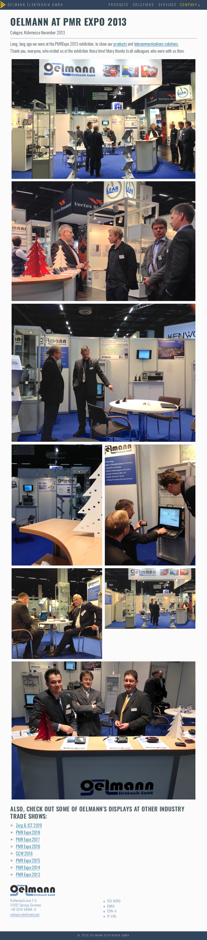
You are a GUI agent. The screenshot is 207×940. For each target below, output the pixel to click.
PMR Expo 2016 (28, 846)
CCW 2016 (24, 853)
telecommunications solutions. (156, 44)
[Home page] (36, 5)
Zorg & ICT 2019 (29, 825)
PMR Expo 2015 (28, 860)
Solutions (143, 5)
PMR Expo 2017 (28, 839)
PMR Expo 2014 (28, 867)
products (120, 44)
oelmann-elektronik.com (24, 914)
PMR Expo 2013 (28, 874)
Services (167, 5)
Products (119, 5)
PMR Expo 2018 (28, 832)
